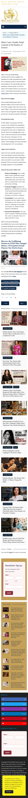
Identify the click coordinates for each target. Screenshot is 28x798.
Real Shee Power (7, 51)
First (6, 581)
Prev (6, 303)
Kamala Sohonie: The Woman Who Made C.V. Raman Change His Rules (14, 480)
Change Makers (7, 53)
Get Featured (12, 2)
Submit (9, 593)
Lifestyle (16, 387)
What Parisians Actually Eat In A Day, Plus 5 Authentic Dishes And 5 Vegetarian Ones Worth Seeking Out (14, 423)
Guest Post (20, 2)
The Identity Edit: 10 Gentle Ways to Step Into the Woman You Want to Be (17, 661)
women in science (9, 288)
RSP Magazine (18, 271)
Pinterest (15, 297)
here (14, 276)
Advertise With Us (6, 4)
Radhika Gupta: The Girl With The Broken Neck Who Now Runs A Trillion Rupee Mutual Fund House (13, 540)
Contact (15, 4)
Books (15, 447)
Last (16, 581)
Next (22, 303)
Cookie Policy (13, 788)
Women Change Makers (11, 281)
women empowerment (11, 285)
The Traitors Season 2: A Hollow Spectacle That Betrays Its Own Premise (17, 609)
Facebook (2, 297)
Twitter (6, 297)
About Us (4, 2)
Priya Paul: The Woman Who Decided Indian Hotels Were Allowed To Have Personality (12, 363)
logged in (11, 552)
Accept (9, 791)
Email (7, 584)
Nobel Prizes (4, 93)
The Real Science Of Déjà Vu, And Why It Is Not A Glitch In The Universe (17, 667)
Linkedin (11, 297)
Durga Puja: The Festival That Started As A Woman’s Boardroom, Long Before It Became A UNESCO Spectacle (17, 676)
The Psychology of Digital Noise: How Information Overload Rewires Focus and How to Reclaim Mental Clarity (18, 626)
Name (7, 575)
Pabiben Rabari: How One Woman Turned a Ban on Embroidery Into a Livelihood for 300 (14, 333)
